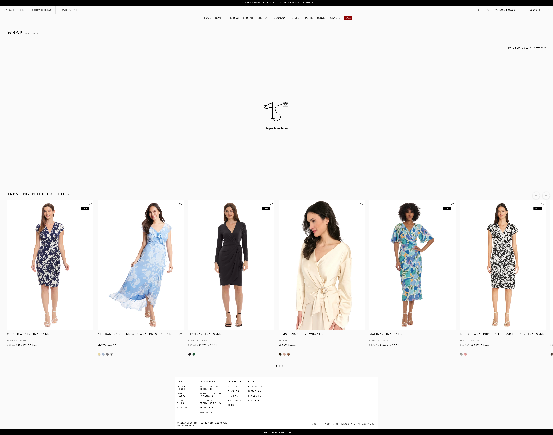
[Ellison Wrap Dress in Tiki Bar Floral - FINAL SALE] (503, 265)
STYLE (295, 18)
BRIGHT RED (465, 354)
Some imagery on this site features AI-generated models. (202, 423)
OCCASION (280, 18)
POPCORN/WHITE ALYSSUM (98, 354)
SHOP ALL (248, 18)
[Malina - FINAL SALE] (412, 265)
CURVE (321, 18)
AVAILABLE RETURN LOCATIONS (211, 395)
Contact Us (255, 387)
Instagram (255, 391)
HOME (207, 18)
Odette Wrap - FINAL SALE (28, 334)
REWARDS (334, 18)
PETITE (309, 18)
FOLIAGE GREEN (193, 354)
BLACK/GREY (461, 354)
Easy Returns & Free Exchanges (296, 3)
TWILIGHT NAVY (288, 354)
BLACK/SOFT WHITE (107, 354)
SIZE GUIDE (206, 412)
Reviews (233, 396)
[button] (276, 432)
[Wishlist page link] (487, 10)
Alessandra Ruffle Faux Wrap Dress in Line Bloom (139, 334)
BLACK (189, 354)
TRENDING (233, 18)
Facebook (254, 396)
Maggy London (182, 388)
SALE (348, 18)
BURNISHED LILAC (284, 354)
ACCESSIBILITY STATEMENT (325, 424)
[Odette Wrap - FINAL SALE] (50, 265)
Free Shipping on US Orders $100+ (257, 3)
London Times (182, 402)
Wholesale (235, 400)
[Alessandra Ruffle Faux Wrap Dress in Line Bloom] (140, 265)
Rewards (233, 391)
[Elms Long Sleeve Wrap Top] (322, 265)
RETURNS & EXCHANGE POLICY (210, 402)
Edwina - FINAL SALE (204, 334)
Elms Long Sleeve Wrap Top (301, 334)
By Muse (283, 340)
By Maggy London (16, 340)
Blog (231, 405)
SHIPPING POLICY (210, 408)
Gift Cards (184, 408)
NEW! (218, 18)
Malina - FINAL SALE (385, 334)
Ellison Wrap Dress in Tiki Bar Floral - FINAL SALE (502, 334)
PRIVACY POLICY (366, 424)
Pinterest (254, 400)
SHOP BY (262, 18)
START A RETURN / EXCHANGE (210, 388)
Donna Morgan (182, 395)
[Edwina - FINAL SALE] (231, 265)
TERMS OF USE (348, 424)
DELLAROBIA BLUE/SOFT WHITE (103, 354)
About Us (233, 387)
